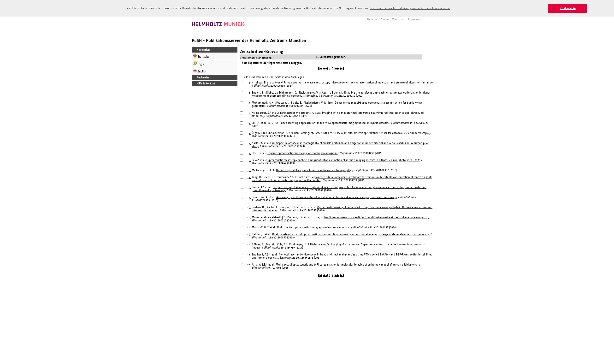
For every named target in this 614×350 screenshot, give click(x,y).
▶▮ (342, 68)
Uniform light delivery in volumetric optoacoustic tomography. (313, 170)
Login (200, 64)
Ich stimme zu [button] (568, 8)
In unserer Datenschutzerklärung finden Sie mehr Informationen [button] (410, 8)
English (202, 71)
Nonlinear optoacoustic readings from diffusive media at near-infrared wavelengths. (375, 217)
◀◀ (325, 68)
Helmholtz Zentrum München (385, 19)
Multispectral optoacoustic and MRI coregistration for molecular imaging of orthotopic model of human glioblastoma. (347, 264)
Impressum (415, 19)
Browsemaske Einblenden (256, 57)
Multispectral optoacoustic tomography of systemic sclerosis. (313, 227)
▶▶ (337, 68)
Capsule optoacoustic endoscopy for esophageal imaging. (302, 153)
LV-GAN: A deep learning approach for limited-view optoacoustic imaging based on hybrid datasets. (329, 123)
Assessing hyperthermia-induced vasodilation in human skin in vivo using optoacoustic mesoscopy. (336, 197)
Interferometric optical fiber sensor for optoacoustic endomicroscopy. (386, 133)
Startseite (203, 56)
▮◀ (320, 68)
